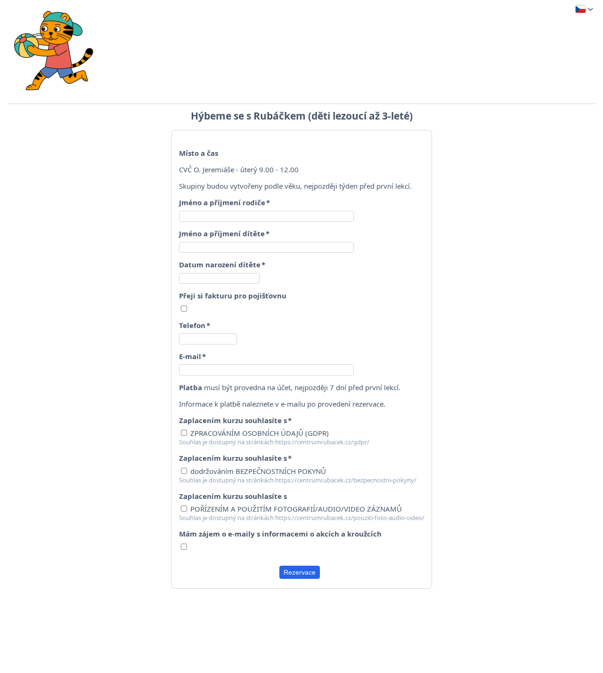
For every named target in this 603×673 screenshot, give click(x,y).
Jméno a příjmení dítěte (222, 233)
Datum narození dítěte (220, 264)
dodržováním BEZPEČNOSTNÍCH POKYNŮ (257, 471)
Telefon (192, 325)
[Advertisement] (301, 619)
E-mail (190, 356)
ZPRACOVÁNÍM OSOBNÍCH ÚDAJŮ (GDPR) (258, 433)
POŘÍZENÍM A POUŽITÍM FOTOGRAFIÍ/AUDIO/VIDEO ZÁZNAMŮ (295, 508)
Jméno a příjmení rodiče (222, 202)
